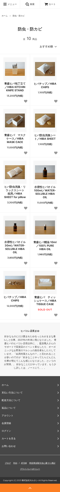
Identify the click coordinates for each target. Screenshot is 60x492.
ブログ (8, 463)
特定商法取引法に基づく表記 (42, 463)
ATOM (24, 463)
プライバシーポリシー (30, 469)
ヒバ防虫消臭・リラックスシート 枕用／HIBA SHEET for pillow (15, 192)
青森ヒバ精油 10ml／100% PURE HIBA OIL (45, 245)
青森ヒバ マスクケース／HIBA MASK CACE (15, 138)
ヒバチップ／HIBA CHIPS (45, 85)
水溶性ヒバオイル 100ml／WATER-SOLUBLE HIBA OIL (45, 192)
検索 (31, 4)
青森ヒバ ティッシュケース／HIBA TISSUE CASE (45, 300)
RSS (15, 463)
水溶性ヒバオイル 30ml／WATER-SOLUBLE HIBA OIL (15, 247)
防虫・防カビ (19, 15)
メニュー (12, 4)
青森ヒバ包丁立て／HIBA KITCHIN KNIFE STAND (15, 87)
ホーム (5, 15)
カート (52, 4)
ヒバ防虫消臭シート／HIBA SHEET (45, 137)
